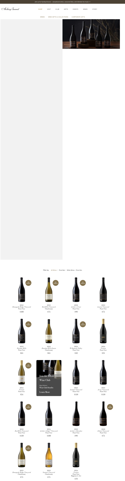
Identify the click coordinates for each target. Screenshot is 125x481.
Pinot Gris (79, 270)
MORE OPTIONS (75, 300)
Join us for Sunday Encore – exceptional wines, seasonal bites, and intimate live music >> (62, 2)
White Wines (70, 270)
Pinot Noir (62, 270)
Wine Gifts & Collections (58, 17)
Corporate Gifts (78, 17)
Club (57, 9)
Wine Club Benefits (46, 388)
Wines (85, 9)
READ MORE (21, 297)
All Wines (54, 270)
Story (94, 9)
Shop (40, 9)
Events (75, 9)
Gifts (66, 9)
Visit (49, 9)
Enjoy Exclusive (43, 385)
